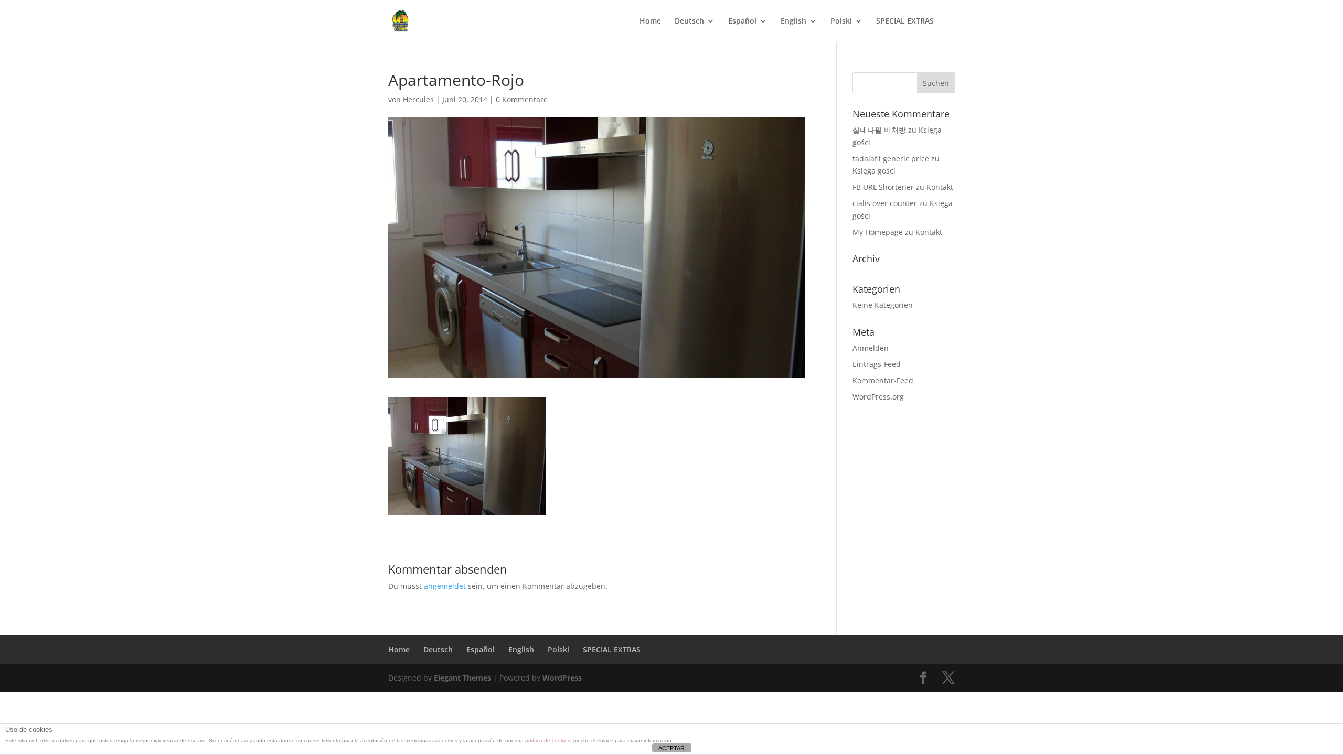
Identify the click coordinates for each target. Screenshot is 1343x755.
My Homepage (877, 232)
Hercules (418, 99)
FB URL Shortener (883, 187)
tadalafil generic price (890, 159)
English (793, 21)
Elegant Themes (462, 678)
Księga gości (874, 171)
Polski (841, 21)
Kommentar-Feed (882, 380)
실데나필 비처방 (879, 130)
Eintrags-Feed (876, 364)
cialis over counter (884, 203)
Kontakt (939, 187)
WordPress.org (878, 397)
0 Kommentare (522, 99)
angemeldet (445, 586)
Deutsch (689, 21)
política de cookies (547, 740)
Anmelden (870, 348)
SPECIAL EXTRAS (905, 21)
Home (650, 21)
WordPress (562, 678)
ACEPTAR (671, 748)
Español (742, 21)
